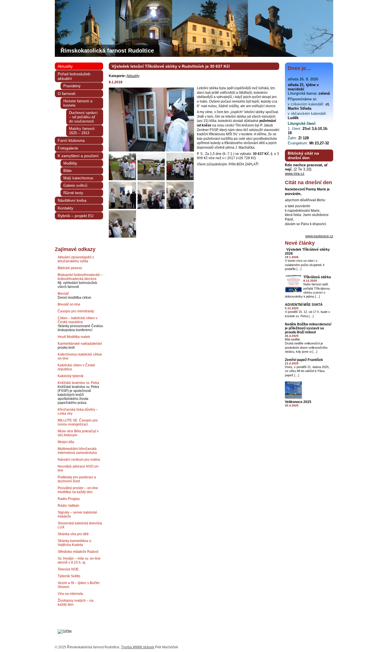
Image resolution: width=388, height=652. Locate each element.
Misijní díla (66, 442)
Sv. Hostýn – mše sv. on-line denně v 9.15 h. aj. (79, 560)
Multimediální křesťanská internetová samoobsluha (77, 451)
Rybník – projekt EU (75, 215)
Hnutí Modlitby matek (74, 337)
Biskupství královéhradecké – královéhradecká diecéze (80, 277)
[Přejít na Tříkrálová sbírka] (293, 291)
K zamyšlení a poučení (78, 155)
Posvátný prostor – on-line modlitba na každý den (78, 490)
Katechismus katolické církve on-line (80, 356)
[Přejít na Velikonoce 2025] (293, 397)
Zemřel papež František (304, 360)
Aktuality (132, 76)
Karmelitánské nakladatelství (80, 344)
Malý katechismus (78, 178)
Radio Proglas (69, 499)
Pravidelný (72, 86)
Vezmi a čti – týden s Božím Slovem (78, 585)
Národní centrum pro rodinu (79, 460)
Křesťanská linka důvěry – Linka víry (78, 412)
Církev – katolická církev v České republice (77, 320)
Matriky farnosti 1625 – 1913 (82, 130)
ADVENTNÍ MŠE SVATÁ (304, 305)
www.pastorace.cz (319, 236)
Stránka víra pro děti (73, 534)
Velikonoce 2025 (298, 402)
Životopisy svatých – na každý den (75, 603)
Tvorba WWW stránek (137, 647)
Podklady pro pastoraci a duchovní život (77, 479)
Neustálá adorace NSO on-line (78, 468)
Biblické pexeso (70, 268)
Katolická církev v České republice (76, 367)
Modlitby (70, 163)
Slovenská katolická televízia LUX (80, 525)
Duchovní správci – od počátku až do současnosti (83, 117)
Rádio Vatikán (68, 506)
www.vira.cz (294, 173)
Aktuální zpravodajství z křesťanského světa (76, 259)
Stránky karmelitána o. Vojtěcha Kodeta (75, 543)
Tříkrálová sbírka (317, 277)
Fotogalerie (68, 148)
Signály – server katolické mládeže (77, 514)
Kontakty (65, 208)
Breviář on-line (69, 304)
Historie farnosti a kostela (77, 103)
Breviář (63, 294)
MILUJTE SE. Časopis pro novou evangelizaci (78, 422)
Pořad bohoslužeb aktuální (74, 76)
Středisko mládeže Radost (78, 552)
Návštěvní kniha (72, 200)
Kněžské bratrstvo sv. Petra (78, 383)
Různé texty (73, 193)
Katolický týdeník (71, 376)
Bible (67, 171)
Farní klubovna (71, 140)
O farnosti (66, 93)
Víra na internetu (70, 594)
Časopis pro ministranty (76, 311)
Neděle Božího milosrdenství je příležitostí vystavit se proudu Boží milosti (308, 328)
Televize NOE (68, 569)
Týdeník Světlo (69, 576)
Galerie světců (75, 185)
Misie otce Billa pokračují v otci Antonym (78, 433)
